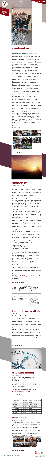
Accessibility (17, 455)
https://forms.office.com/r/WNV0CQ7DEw (21, 391)
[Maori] (42, 453)
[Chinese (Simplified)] (36, 453)
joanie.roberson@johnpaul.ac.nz (24, 275)
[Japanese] (38, 453)
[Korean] (40, 453)
